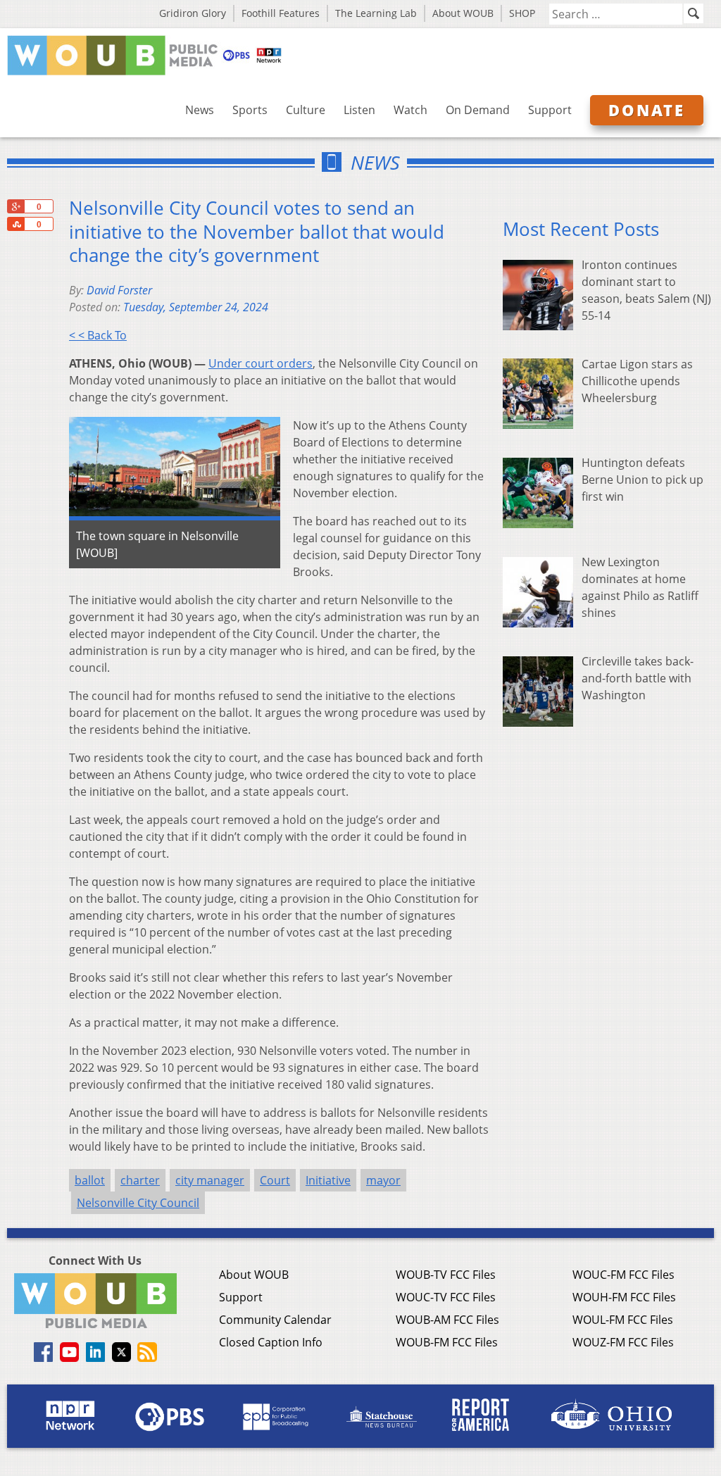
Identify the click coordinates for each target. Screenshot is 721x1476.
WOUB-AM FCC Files (447, 1319)
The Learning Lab (376, 13)
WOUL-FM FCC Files (622, 1319)
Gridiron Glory (192, 13)
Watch (410, 110)
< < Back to (98, 335)
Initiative (328, 1180)
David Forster (119, 290)
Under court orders (260, 363)
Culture (305, 110)
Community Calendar (275, 1319)
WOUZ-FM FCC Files (623, 1342)
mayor (383, 1180)
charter (140, 1180)
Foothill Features (281, 13)
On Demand (478, 110)
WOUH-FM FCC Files (624, 1297)
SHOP (522, 13)
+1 (15, 206)
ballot (90, 1180)
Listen (359, 110)
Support (550, 110)
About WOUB (463, 13)
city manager (209, 1180)
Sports (250, 110)
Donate (646, 109)
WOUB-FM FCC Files (447, 1342)
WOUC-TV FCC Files (446, 1297)
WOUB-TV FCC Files (446, 1274)
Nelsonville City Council (138, 1203)
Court (275, 1180)
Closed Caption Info (270, 1342)
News (199, 110)
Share (15, 224)
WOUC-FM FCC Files (623, 1274)
